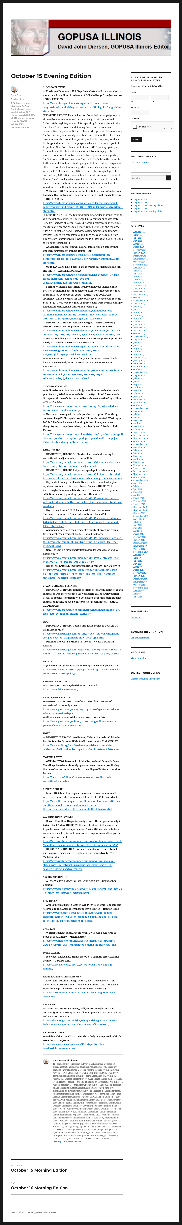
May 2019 (137, 492)
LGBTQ (14, 118)
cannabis (27, 103)
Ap (14, 103)
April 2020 (138, 459)
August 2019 (139, 483)
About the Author (139, 658)
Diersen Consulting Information (145, 679)
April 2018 (137, 531)
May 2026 (137, 241)
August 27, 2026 (140, 208)
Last (153, 101)
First (133, 101)
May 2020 (137, 456)
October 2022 (139, 369)
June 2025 (137, 274)
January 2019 (139, 504)
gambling (15, 112)
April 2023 (138, 351)
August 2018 (138, 519)
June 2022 (137, 381)
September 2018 (140, 516)
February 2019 (139, 501)
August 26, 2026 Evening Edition (148, 211)
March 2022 (138, 390)
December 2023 (140, 327)
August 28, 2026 (140, 202)
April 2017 (137, 567)
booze (19, 103)
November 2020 (140, 438)
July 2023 (137, 342)
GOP (28, 112)
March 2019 (138, 498)
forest (28, 109)
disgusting (16, 106)
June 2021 (137, 417)
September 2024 (140, 301)
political (14, 124)
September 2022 (140, 372)
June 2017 (137, 561)
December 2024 (140, 292)
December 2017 (140, 543)
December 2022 (140, 363)
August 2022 (139, 375)
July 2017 (137, 558)
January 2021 (139, 432)
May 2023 (137, 348)
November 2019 (140, 474)
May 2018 (137, 528)
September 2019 (140, 480)
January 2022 (139, 396)
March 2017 (138, 570)
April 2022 (138, 387)
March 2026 (138, 247)
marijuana (29, 118)
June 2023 (137, 345)
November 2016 (140, 582)
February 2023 (139, 357)
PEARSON (24, 121)
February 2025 (139, 286)
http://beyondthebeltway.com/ (60, 689)
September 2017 (140, 552)
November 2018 (140, 510)
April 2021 (137, 423)
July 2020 (137, 450)
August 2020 (139, 447)
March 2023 (138, 354)
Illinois (14, 115)
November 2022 (140, 366)
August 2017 (138, 555)
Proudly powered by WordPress (42, 1212)
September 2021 (140, 408)
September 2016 (140, 588)
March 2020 (138, 462)
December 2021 (140, 399)
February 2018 (139, 537)
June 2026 (138, 238)
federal (21, 109)
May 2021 (137, 420)
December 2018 (140, 507)
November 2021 (140, 402)
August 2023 (139, 339)
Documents (136, 617)
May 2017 (137, 564)
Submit (136, 139)
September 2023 (140, 336)
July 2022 (137, 378)
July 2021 (137, 414)
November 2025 (140, 259)
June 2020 (137, 453)
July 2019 (137, 486)
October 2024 (139, 298)
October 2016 (139, 585)
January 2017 (139, 576)
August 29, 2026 (140, 199)
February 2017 (139, 573)
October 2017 (139, 549)
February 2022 (139, 393)
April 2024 (138, 315)
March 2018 (138, 534)
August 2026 (139, 232)
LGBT (31, 115)
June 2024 (137, 309)
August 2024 (139, 304)
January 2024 (139, 324)
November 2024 (140, 295)
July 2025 (137, 271)
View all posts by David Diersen (67, 1142)
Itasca (20, 115)
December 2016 (140, 579)
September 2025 (140, 265)
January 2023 (139, 360)
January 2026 (139, 253)
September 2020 (140, 444)
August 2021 (138, 411)
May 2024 (137, 312)
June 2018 (137, 525)
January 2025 (139, 289)
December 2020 (140, 435)
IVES (26, 115)
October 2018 (139, 513)
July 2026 (137, 235)
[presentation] (152, 126)
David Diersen (17, 95)
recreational (16, 127)
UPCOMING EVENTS (140, 162)
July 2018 (137, 522)
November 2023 (140, 330)
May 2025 (137, 277)
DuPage (25, 106)
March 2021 (138, 426)
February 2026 (140, 250)
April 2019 (138, 495)
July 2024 (137, 307)
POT (21, 124)
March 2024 (138, 318)
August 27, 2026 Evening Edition (148, 205)
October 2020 (139, 441)
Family (14, 109)
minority (15, 121)
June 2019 (137, 489)
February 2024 (139, 321)
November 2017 (140, 546)
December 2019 (140, 471)
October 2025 (139, 262)
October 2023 (139, 333)
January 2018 (139, 540)
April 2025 (138, 280)
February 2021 (139, 429)
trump (26, 127)
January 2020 (139, 468)
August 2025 (139, 268)
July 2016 (137, 594)
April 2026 (138, 244)
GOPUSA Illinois (18, 1212)
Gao (23, 112)
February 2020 (139, 465)
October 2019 (139, 477)
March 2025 (138, 283)
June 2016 (137, 597)
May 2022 (137, 384)
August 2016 (139, 591)
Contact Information (140, 638)
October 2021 (139, 405)
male (20, 118)
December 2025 (140, 256)
